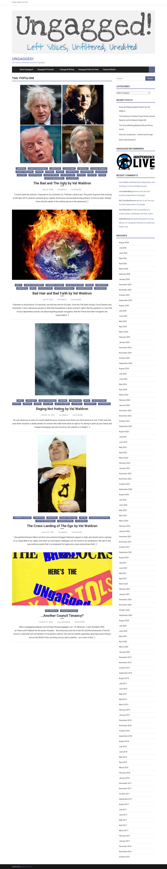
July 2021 (123, 563)
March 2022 (123, 521)
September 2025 (125, 300)
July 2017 (123, 810)
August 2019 (124, 678)
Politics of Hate (68, 175)
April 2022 (123, 516)
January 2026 (124, 279)
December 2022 (125, 474)
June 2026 (123, 253)
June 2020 (123, 631)
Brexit (18, 285)
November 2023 (125, 416)
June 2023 (123, 442)
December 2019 (125, 657)
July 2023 (123, 437)
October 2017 (124, 794)
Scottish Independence (54, 178)
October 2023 (124, 421)
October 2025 (124, 295)
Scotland (48, 404)
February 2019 (124, 710)
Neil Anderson (51, 611)
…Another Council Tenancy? (62, 616)
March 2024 (123, 395)
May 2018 (123, 757)
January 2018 (124, 778)
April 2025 (123, 327)
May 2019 (123, 694)
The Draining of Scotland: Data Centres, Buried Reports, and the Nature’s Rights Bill (137, 118)
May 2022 (123, 510)
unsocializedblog (63, 622)
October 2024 (124, 358)
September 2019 (125, 673)
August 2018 (124, 741)
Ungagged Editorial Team (88, 69)
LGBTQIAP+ (22, 175)
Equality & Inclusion (24, 172)
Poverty (81, 175)
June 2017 (123, 815)
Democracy (82, 168)
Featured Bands (109, 69)
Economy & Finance (98, 168)
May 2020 (123, 636)
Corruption (55, 168)
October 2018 (124, 731)
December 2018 (125, 720)
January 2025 (124, 342)
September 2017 (125, 799)
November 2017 (125, 789)
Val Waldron (72, 178)
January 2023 (124, 468)
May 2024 (123, 384)
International (87, 172)
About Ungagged (26, 69)
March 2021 (123, 584)
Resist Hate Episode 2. (127, 140)
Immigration (22, 288)
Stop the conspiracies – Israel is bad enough (136, 135)
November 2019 (125, 663)
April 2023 (123, 453)
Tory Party (77, 404)
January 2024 (124, 405)
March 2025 (123, 332)
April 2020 (123, 642)
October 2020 (124, 610)
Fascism (39, 172)
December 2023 (125, 411)
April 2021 (123, 579)
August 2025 (124, 306)
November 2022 (125, 479)
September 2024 (125, 363)
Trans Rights (90, 404)
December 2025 (125, 285)
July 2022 (123, 500)
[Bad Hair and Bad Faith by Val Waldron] (62, 245)
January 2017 (124, 841)
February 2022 (124, 526)
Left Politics (101, 172)
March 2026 (123, 269)
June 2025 (123, 316)
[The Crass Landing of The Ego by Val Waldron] (62, 473)
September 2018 (125, 736)
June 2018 (123, 752)
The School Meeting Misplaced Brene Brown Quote (136, 127)
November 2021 (125, 542)
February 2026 (124, 274)
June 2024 (123, 379)
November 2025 (125, 290)
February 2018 (124, 773)
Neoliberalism (35, 175)
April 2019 (123, 699)
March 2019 (123, 705)
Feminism (49, 172)
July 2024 (123, 374)
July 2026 (123, 248)
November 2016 (125, 852)
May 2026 (123, 258)
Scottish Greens (62, 404)
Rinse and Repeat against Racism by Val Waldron (134, 109)
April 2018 (123, 762)
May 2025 (123, 321)
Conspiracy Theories (55, 285)
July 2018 (123, 747)
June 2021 (123, 568)
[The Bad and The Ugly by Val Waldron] (62, 124)
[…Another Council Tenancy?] (62, 578)
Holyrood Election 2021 (99, 517)
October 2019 (124, 668)
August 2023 (124, 432)
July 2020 (123, 626)
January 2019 (124, 715)
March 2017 (123, 831)
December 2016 (125, 846)
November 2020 (125, 605)
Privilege (92, 175)
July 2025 (123, 311)
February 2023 (124, 463)
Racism (102, 175)
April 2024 (123, 390)
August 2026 (124, 243)
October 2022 (124, 484)
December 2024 (125, 348)
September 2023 (125, 426)
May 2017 (123, 820)
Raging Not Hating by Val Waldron (62, 409)
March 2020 (123, 647)
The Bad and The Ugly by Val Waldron (62, 183)
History (60, 172)
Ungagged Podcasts (45, 69)
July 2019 (123, 684)
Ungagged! (22, 59)
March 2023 (123, 458)
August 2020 (124, 621)
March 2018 (123, 768)
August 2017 (124, 804)
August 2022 (124, 495)
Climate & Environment (38, 168)
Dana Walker (124, 182)
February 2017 (124, 836)
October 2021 (124, 547)
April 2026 (123, 264)
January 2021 (124, 594)
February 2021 (124, 589)
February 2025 (124, 337)
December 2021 (125, 537)
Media (33, 288)
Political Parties (51, 175)
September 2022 (125, 489)
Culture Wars (69, 168)
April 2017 (123, 825)
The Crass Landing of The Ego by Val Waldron (62, 526)
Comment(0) (76, 189)
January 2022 (124, 531)
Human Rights (72, 172)
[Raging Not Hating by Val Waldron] (62, 359)
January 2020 (124, 652)
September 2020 (125, 615)
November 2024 (125, 353)
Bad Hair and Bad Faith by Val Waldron (62, 293)
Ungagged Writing (67, 69)
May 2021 (123, 573)
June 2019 (123, 689)
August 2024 (124, 369)
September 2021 (125, 552)
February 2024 (124, 400)
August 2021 (124, 558)
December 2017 (125, 783)
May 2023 (123, 447)
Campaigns (21, 168)
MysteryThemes (26, 867)
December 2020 (125, 600)
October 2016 (124, 857)
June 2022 (123, 505)
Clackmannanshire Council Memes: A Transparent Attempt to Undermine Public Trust (137, 223)
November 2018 (125, 726)
